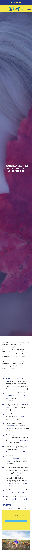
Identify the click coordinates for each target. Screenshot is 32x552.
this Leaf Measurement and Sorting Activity (18, 395)
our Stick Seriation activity (19, 499)
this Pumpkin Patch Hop (18, 440)
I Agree (16, 521)
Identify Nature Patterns (15, 493)
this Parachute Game (21, 417)
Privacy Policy (8, 525)
